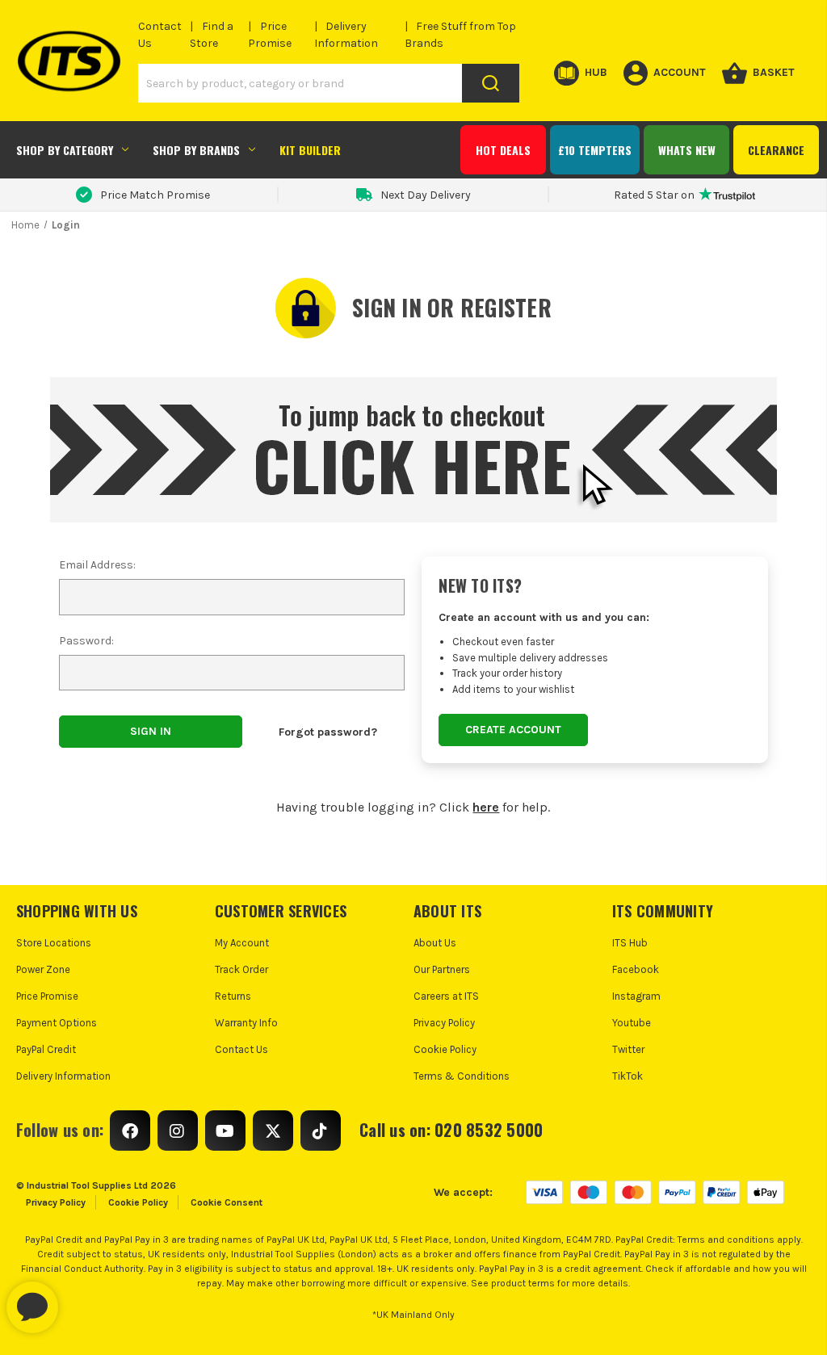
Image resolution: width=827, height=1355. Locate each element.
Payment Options (56, 1023)
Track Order (241, 969)
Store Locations (53, 943)
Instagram (636, 996)
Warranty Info (246, 1023)
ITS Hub (630, 943)
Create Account (513, 729)
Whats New (687, 149)
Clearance (776, 149)
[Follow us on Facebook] (130, 1130)
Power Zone (43, 969)
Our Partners (442, 969)
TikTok (627, 1076)
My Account (242, 943)
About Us (435, 943)
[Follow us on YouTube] (225, 1130)
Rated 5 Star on (654, 195)
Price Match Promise (155, 195)
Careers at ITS (446, 996)
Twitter (628, 1049)
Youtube (631, 1023)
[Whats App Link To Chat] (84, 1299)
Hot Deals (503, 149)
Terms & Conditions (462, 1076)
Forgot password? (328, 732)
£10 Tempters (595, 149)
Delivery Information (63, 1076)
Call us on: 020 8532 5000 (451, 1130)
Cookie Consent (226, 1202)
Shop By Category (64, 149)
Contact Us (241, 1049)
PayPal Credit (46, 1049)
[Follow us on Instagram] (177, 1130)
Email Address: (97, 565)
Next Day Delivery (425, 195)
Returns (233, 996)
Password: (86, 641)
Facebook (635, 969)
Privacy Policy (444, 1023)
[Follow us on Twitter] (273, 1130)
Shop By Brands (196, 149)
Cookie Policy (445, 1049)
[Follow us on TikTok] (320, 1130)
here (485, 807)
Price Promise (47, 996)
